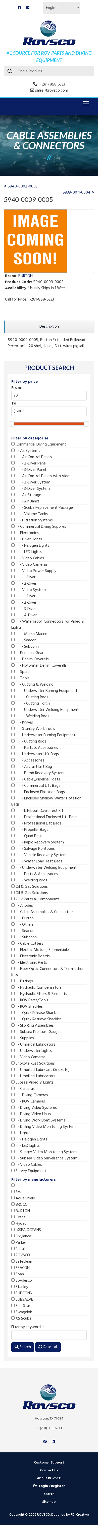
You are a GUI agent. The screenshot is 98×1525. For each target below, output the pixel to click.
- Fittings (24, 981)
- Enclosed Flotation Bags (40, 792)
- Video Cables (29, 558)
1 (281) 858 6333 (51, 84)
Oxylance (23, 1236)
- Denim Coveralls (32, 659)
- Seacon (25, 640)
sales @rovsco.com (51, 90)
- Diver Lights (28, 539)
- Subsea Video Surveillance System (46, 1158)
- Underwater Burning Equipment (46, 691)
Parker (20, 1243)
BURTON (22, 1211)
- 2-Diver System (32, 482)
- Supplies (24, 1038)
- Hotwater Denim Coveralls (41, 666)
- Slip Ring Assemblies (34, 1026)
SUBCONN (23, 1293)
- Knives (24, 722)
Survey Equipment (30, 1171)
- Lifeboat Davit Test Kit (39, 811)
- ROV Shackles (29, 1007)
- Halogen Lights (32, 546)
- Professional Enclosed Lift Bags (46, 817)
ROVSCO (22, 1255)
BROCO (21, 1205)
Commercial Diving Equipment (40, 444)
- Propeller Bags (31, 830)
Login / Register (52, 1486)
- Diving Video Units (33, 1114)
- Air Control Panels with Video (43, 476)
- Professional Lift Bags (38, 823)
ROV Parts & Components (37, 899)
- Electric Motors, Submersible (42, 950)
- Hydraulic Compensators (38, 988)
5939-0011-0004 (76, 192)
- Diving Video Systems (36, 1108)
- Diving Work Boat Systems (40, 1120)
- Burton (24, 918)
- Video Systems (31, 590)
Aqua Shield (25, 1198)
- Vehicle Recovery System (41, 855)
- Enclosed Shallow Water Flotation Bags (46, 801)
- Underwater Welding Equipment (47, 710)
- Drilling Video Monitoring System (45, 1127)
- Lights (22, 1133)
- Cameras (25, 1089)
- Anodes (24, 906)
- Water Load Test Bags (38, 861)
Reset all (50, 1347)
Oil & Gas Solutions (31, 887)
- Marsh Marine (31, 634)
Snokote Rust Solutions (35, 1064)
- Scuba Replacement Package (44, 508)
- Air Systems (27, 451)
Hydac (20, 1224)
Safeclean (23, 1262)
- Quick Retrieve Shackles (38, 1019)
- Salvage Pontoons (35, 849)
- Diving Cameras (31, 1095)
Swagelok (23, 1312)
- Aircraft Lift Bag (33, 767)
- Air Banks (27, 501)
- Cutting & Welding (34, 685)
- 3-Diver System (32, 489)
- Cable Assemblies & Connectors (44, 912)
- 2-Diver (25, 584)
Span (19, 1274)
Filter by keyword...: (27, 1327)
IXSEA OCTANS (28, 1230)
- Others (24, 925)
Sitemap (49, 1502)
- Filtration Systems (34, 520)
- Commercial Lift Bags (37, 786)
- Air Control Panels (33, 457)
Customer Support (49, 1462)
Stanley (21, 1287)
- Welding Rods (32, 716)
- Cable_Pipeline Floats (37, 779)
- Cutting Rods (31, 697)
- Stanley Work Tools (35, 729)
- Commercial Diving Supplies (40, 527)
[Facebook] (19, 8)
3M (18, 1192)
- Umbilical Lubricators (35, 1045)
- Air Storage (28, 495)
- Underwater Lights (33, 1051)
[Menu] (85, 103)
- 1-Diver (25, 577)
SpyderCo (23, 1281)
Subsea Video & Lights (34, 1082)
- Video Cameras (31, 565)
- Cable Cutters (29, 944)
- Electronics (27, 533)
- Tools (22, 678)
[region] (49, 327)
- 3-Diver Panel (30, 470)
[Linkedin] (27, 8)
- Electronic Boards (32, 956)
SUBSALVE (24, 1300)
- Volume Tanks (31, 514)
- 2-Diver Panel (30, 463)
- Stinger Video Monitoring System (46, 1152)
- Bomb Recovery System (40, 773)
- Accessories (29, 760)
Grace (20, 1217)
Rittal (20, 1249)
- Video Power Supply (35, 571)
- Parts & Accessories (36, 748)
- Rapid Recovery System (39, 842)
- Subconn (27, 647)
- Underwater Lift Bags (37, 754)
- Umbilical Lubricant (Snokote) (42, 1070)
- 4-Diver (26, 615)
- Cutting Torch (32, 704)
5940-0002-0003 (22, 186)
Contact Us (49, 1470)
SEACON (22, 1268)
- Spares (23, 672)
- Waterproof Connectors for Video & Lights (47, 625)
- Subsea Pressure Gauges (38, 1032)
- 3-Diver (25, 609)
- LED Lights (28, 552)
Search (25, 1347)
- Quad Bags (28, 836)
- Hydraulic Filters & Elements (41, 994)
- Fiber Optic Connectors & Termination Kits (47, 972)
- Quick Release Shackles (37, 1013)
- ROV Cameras (30, 1101)
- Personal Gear (29, 653)
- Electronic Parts (31, 963)
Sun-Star (22, 1306)
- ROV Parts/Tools (31, 1000)
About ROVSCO (49, 1478)
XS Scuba (23, 1319)
